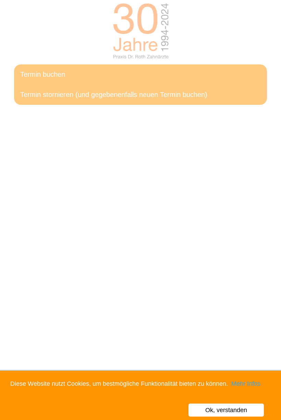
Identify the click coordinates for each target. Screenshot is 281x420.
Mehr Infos (245, 383)
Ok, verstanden (226, 410)
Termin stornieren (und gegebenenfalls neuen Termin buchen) (113, 94)
